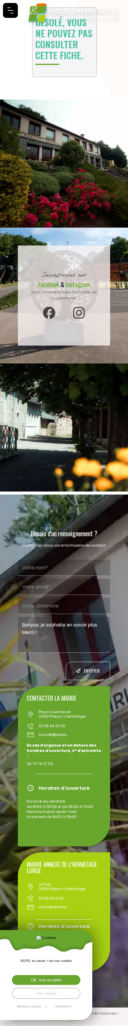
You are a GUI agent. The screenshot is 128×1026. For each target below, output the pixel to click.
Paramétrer (63, 1006)
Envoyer (92, 671)
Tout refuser (46, 993)
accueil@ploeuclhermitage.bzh (53, 735)
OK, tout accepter (46, 980)
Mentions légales (29, 1006)
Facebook (49, 284)
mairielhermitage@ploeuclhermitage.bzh (53, 907)
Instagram (78, 284)
